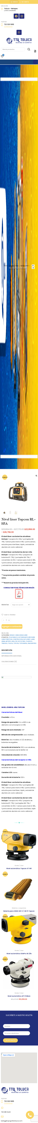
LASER (32, 639)
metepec (8, 641)
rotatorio (21, 641)
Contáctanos (8, 26)
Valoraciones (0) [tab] (9, 661)
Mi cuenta (25, 2)
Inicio (6, 266)
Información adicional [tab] (12, 656)
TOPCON (16, 643)
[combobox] (21, 604)
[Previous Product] (33, 266)
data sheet (27, 639)
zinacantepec (32, 643)
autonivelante (23, 637)
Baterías (5, 605)
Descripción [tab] (7, 650)
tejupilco (29, 641)
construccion (18, 639)
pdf (16, 641)
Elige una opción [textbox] (17, 605)
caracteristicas (7, 639)
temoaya (4, 643)
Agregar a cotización (12, 626)
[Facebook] (16, 16)
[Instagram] (21, 16)
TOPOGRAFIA (23, 643)
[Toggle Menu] (35, 62)
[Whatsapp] (19, 32)
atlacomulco (13, 637)
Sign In (15, 2)
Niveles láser (24, 266)
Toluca (10, 643)
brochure (31, 637)
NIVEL (13, 641)
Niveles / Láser (14, 266)
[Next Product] (33, 268)
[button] (9, 614)
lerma (3, 641)
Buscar (28, 49)
